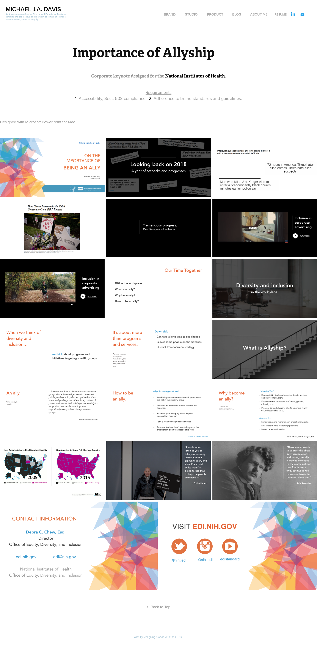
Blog (236, 14)
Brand (170, 14)
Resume (281, 14)
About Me (258, 14)
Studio (191, 14)
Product (215, 14)
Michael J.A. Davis (33, 9)
